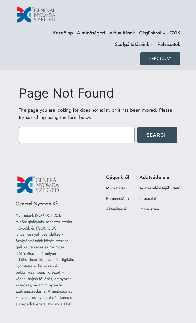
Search (157, 135)
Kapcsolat (160, 59)
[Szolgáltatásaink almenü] (152, 44)
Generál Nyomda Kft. (37, 203)
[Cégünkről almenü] (164, 32)
